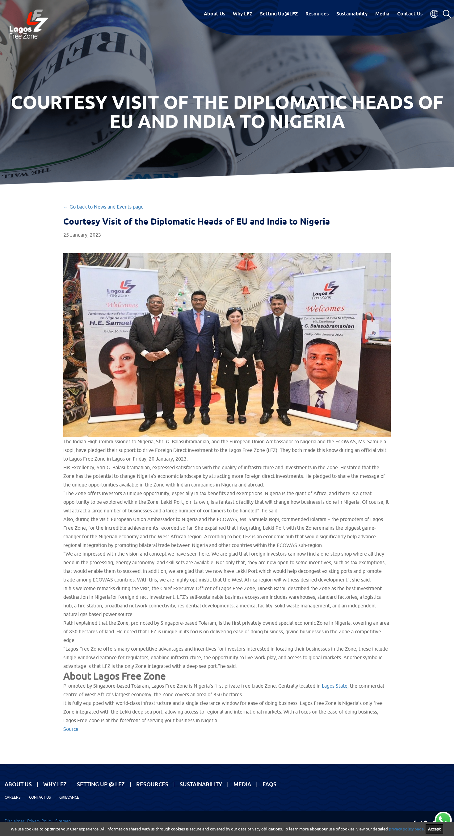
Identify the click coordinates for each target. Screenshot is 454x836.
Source (70, 729)
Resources (317, 13)
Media (382, 13)
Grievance (69, 797)
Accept (434, 828)
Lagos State (334, 686)
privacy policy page (406, 828)
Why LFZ (242, 13)
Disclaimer (14, 820)
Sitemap (63, 820)
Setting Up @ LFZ (101, 784)
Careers (12, 797)
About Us (214, 13)
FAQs (269, 784)
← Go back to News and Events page (103, 206)
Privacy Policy (40, 820)
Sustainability (352, 13)
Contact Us (409, 13)
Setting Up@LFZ (279, 13)
